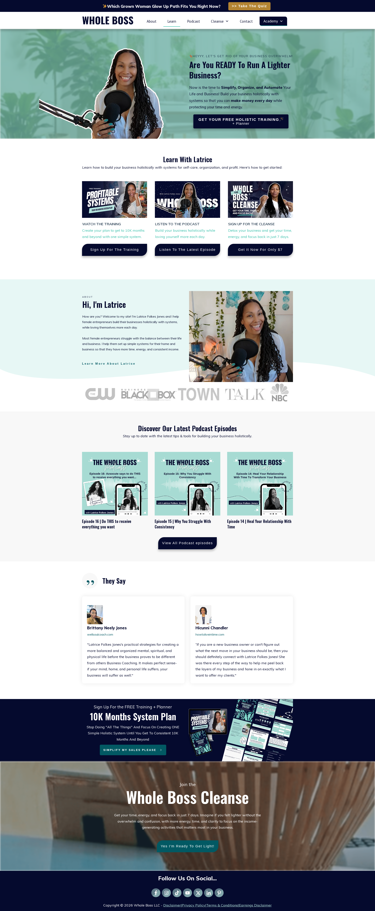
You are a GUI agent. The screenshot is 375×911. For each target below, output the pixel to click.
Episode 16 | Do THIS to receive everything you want (106, 524)
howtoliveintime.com (210, 634)
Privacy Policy (193, 905)
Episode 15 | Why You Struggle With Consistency (183, 524)
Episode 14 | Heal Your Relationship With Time (259, 524)
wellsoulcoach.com (100, 634)
